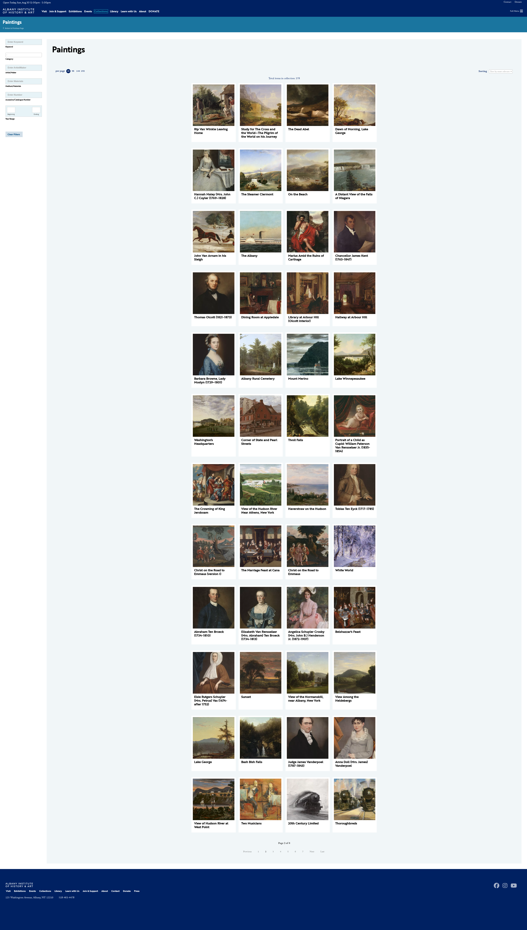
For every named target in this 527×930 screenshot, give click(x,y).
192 (82, 71)
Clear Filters (14, 134)
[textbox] (500, 71)
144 (78, 71)
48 (68, 71)
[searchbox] (23, 55)
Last (322, 851)
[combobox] (23, 55)
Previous (247, 851)
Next (312, 851)
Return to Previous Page (14, 28)
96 (73, 71)
